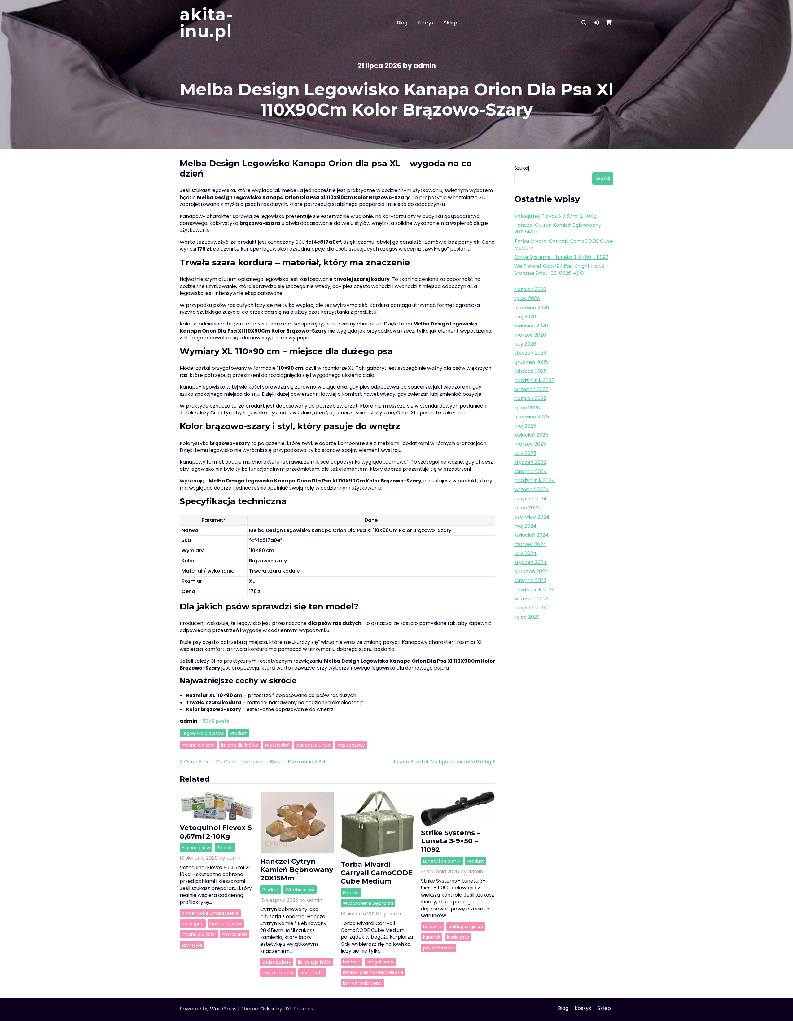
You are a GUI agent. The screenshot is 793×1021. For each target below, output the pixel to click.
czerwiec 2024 (532, 517)
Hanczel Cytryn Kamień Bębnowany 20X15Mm (296, 869)
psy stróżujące (438, 948)
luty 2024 (525, 553)
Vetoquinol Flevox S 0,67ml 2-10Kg (216, 831)
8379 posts (216, 721)
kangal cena (380, 961)
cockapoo (193, 923)
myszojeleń (277, 745)
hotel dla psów (226, 923)
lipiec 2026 (527, 298)
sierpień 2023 (530, 607)
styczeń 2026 (530, 352)
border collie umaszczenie (210, 913)
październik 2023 (534, 589)
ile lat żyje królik (314, 962)
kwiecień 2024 (531, 535)
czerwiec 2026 (531, 307)
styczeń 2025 (530, 462)
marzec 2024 (530, 544)
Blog (402, 22)
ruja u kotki (312, 973)
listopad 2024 (530, 471)
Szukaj (521, 168)
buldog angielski (466, 926)
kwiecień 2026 (531, 325)
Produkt (238, 733)
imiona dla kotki (199, 934)
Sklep (450, 22)
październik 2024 (534, 480)
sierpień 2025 (530, 398)
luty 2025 (525, 453)
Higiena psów (196, 847)
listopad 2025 (530, 371)
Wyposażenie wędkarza (368, 903)
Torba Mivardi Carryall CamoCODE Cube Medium (377, 872)
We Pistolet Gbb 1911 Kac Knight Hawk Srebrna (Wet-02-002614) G (559, 270)
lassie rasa (458, 937)
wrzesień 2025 (531, 389)
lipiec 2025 (527, 407)
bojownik (432, 926)
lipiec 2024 (527, 507)
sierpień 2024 (530, 498)
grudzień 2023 (531, 571)
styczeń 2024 (530, 562)
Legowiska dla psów (203, 733)
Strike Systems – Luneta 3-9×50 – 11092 (450, 841)
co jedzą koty (276, 962)
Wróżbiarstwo (300, 890)
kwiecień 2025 (531, 435)
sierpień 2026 (530, 289)
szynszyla (192, 945)
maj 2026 (525, 316)
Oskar (267, 1008)
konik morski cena (362, 983)
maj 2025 (525, 426)
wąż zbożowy (351, 745)
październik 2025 (534, 380)
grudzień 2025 (531, 362)
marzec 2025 (530, 443)
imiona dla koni (198, 745)
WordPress (223, 1008)
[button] (596, 22)
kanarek (351, 961)
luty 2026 (525, 343)
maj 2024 (525, 526)
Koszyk (425, 22)
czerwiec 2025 (531, 416)
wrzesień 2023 (531, 598)
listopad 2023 (530, 580)
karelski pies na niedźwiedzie (373, 972)
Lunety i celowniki (442, 861)
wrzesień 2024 (531, 489)
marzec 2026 (530, 334)
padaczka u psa (313, 745)
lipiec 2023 (527, 617)
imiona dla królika (239, 745)
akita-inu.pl (206, 22)
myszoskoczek (278, 973)
